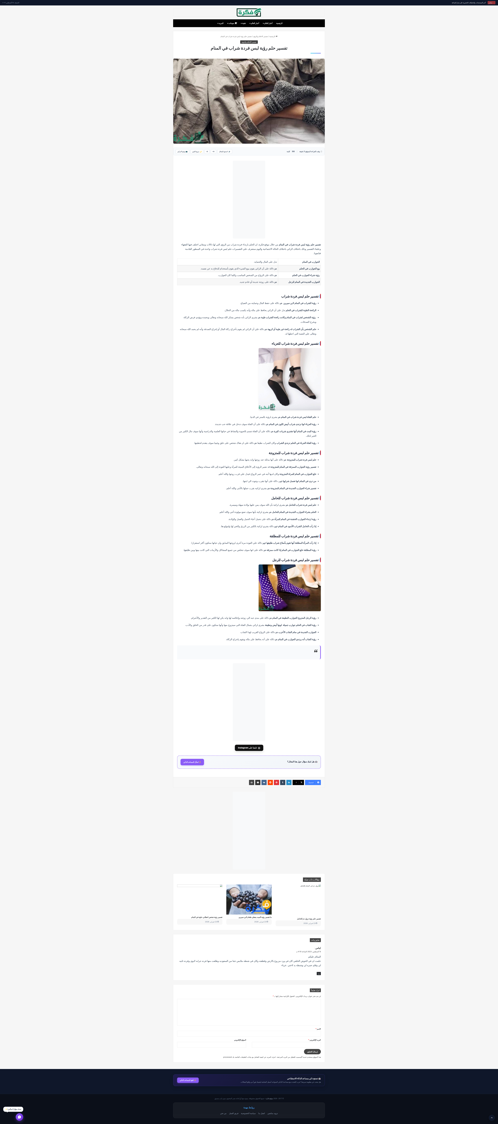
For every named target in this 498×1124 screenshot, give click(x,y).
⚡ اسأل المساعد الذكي (192, 762)
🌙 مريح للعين (197, 151)
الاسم (318, 1029)
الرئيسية (279, 23)
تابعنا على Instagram (249, 747)
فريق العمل (233, 1113)
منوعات (232, 23)
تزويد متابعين (272, 1113)
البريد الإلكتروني (314, 1040)
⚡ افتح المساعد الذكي (188, 1080)
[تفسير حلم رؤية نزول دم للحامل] (298, 900)
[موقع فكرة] (249, 12)
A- (207, 151)
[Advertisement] (249, 200)
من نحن (223, 1113)
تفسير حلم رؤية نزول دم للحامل (309, 919)
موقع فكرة (269, 1098)
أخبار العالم (268, 23)
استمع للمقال (224, 151)
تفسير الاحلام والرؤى (260, 36)
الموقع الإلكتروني (240, 1040)
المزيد (221, 23)
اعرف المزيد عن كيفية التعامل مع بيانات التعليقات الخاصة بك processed (249, 1057)
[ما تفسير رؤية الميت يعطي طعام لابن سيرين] (249, 899)
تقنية (244, 23)
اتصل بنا (261, 1113)
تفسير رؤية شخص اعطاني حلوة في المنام (206, 917)
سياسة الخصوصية (248, 1113)
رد (319, 973)
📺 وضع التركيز (182, 151)
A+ (213, 151)
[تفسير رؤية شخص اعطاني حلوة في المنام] (199, 899)
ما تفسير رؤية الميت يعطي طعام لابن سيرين (255, 917)
